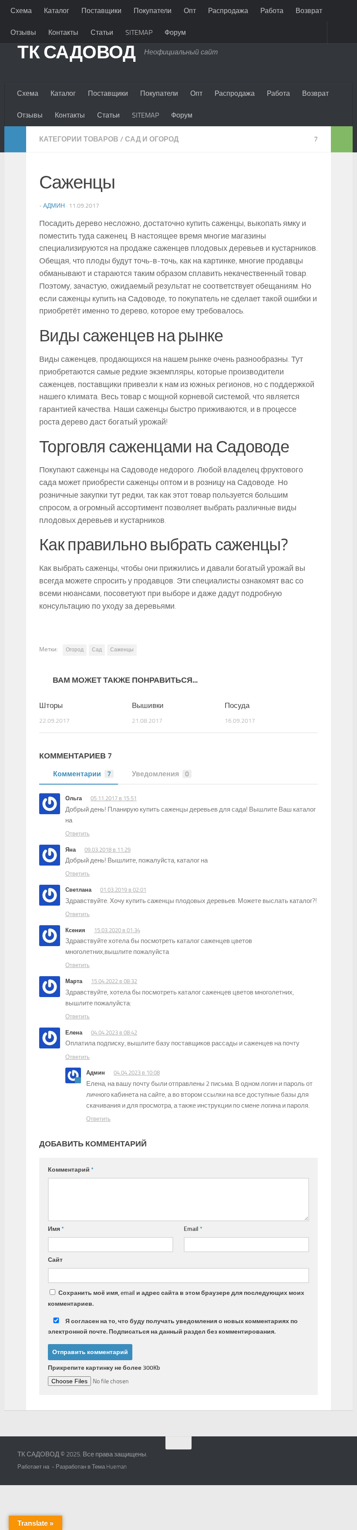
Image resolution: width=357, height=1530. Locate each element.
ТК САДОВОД (76, 52)
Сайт (55, 1260)
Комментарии (82, 774)
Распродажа (228, 11)
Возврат (309, 11)
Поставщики (101, 11)
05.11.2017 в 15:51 (114, 798)
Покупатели (153, 11)
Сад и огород (151, 139)
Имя (56, 1229)
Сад (97, 650)
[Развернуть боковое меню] (15, 139)
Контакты (63, 32)
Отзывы (23, 32)
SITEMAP (138, 32)
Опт (190, 11)
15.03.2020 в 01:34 (117, 930)
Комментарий (71, 1169)
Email (193, 1229)
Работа (271, 11)
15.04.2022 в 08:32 (114, 981)
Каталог (56, 11)
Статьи (102, 32)
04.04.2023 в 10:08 (137, 1072)
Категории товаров (78, 139)
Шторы (51, 705)
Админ (54, 205)
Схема (21, 11)
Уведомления (160, 774)
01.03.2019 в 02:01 (123, 889)
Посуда (237, 705)
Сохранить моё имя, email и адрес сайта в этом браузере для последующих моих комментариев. (176, 1298)
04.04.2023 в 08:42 (114, 1032)
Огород (75, 650)
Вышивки (148, 705)
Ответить (77, 833)
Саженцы (122, 650)
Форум (175, 32)
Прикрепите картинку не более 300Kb (104, 1368)
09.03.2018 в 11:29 (107, 849)
